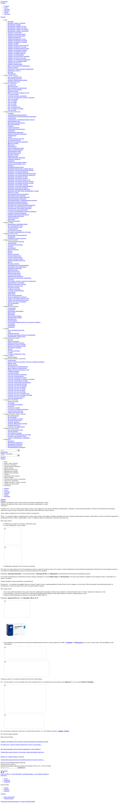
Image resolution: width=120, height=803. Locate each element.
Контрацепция (12, 146)
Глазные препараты (13, 127)
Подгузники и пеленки (15, 230)
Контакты (7, 14)
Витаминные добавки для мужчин (18, 31)
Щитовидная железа (14, 221)
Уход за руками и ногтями (15, 108)
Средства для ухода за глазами (17, 387)
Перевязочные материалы (15, 276)
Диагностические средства (16, 138)
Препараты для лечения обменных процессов (21, 175)
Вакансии (7, 780)
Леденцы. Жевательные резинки (17, 80)
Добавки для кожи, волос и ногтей (18, 45)
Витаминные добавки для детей (17, 28)
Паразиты (11, 165)
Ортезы (10, 349)
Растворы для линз (13, 333)
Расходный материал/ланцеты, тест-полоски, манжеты (24, 322)
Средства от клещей (14, 407)
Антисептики (12, 85)
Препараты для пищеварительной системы (20, 183)
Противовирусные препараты (17, 195)
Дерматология (12, 135)
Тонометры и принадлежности (17, 238)
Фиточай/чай (12, 73)
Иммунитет (11, 145)
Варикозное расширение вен (16, 123)
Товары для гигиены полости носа (18, 300)
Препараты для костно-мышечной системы (21, 170)
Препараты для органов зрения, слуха (19, 180)
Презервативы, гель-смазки (16, 282)
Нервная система (13, 156)
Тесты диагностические (15, 295)
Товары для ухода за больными (17, 301)
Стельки (10, 352)
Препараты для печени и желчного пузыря (20, 181)
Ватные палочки (13, 365)
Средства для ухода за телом (16, 396)
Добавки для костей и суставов (17, 47)
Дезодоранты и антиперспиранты (18, 366)
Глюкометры (11, 309)
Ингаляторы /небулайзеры (15, 311)
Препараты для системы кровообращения (20, 186)
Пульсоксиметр (12, 320)
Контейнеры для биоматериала (17, 267)
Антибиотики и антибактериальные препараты (22, 116)
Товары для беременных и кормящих (19, 438)
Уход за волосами (13, 99)
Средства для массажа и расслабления (19, 382)
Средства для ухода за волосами (17, 385)
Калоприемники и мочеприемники (18, 265)
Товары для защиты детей (15, 412)
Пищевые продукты (14, 81)
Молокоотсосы (12, 319)
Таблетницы (11, 293)
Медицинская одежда (14, 273)
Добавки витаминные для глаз (17, 39)
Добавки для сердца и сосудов (17, 58)
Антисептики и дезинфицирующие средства (21, 119)
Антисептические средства (16, 241)
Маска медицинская (14, 271)
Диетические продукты (15, 78)
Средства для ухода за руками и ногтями (20, 395)
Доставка (7, 9)
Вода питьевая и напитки (15, 419)
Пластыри (11, 279)
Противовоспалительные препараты (19, 197)
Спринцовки (11, 292)
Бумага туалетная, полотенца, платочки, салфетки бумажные (26, 362)
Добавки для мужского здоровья (17, 50)
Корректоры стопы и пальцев (16, 344)
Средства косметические (15, 398)
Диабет (10, 137)
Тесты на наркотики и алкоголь (17, 297)
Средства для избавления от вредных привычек (22, 211)
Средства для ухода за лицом (16, 390)
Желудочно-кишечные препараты (18, 142)
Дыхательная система (14, 140)
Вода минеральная (13, 415)
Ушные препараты (13, 218)
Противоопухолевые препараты (17, 202)
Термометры (11, 237)
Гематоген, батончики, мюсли (17, 34)
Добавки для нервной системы (17, 51)
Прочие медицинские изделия (17, 284)
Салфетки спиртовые (14, 289)
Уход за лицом (12, 104)
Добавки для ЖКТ (13, 43)
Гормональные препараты (15, 132)
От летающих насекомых (15, 404)
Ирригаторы (11, 312)
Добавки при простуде (14, 62)
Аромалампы (12, 248)
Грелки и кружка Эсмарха (15, 259)
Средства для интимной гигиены (18, 381)
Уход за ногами (12, 105)
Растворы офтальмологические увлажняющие (21, 335)
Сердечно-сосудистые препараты (18, 210)
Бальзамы (10, 21)
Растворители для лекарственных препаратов (21, 205)
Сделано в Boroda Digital (27, 801)
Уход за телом (12, 110)
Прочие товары (12, 357)
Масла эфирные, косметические (17, 88)
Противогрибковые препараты (17, 199)
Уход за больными (13, 303)
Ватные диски (12, 363)
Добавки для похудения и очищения (18, 56)
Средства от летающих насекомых (18, 409)
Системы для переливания (16, 290)
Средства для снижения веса (16, 426)
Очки (9, 331)
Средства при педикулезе (15, 411)
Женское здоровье (13, 143)
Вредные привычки (14, 124)
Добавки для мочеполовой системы (18, 48)
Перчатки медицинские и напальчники (19, 278)
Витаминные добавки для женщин (18, 29)
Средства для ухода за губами (16, 388)
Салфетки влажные (13, 371)
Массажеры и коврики (14, 347)
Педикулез (11, 406)
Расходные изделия (13, 287)
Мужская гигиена (13, 91)
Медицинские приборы (15, 317)
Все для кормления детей (15, 225)
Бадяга (66, 731)
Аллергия (11, 113)
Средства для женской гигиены (17, 377)
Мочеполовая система (14, 153)
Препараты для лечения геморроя (18, 172)
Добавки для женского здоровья (17, 42)
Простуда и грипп (13, 192)
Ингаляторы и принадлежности (17, 235)
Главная (6, 6)
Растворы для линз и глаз (15, 286)
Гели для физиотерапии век (16, 330)
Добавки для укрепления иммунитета (19, 59)
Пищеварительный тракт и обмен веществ (20, 168)
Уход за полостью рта (14, 107)
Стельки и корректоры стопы (16, 354)
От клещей (11, 403)
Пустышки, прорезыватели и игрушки (19, 232)
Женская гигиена (13, 86)
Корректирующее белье (15, 268)
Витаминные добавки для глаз (17, 26)
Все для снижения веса (15, 77)
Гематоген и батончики (15, 32)
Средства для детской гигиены (17, 436)
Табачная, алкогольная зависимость (18, 214)
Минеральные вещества (15, 445)
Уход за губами (12, 102)
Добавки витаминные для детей (17, 40)
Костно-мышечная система (16, 148)
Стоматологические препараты (17, 213)
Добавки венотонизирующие (16, 35)
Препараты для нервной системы (18, 176)
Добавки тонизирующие (15, 64)
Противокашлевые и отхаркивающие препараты (22, 200)
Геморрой (11, 126)
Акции (6, 12)
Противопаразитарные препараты (18, 203)
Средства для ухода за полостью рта (18, 393)
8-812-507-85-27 (5, 774)
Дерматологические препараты (17, 134)
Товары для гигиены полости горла (18, 298)
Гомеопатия (11, 130)
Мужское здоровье (13, 154)
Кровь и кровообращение (15, 149)
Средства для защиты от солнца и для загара (21, 97)
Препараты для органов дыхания (17, 178)
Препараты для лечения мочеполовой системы (22, 173)
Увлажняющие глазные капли (16, 336)
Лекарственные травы (14, 151)
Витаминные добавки (14, 24)
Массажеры (11, 314)
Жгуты (10, 262)
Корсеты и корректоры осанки (17, 346)
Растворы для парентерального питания (20, 206)
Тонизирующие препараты (16, 216)
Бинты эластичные (13, 254)
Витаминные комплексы (15, 442)
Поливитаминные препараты (16, 447)
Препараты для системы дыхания (18, 184)
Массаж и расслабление (15, 89)
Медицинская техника (14, 316)
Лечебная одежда (13, 270)
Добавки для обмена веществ (16, 53)
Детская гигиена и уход (15, 227)
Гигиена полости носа (14, 255)
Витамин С (11, 441)
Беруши (10, 252)
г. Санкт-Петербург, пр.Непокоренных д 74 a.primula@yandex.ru (30, 774)
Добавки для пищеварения (16, 54)
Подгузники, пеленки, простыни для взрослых (22, 281)
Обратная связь (8, 798)
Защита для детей (13, 401)
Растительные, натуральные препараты (19, 208)
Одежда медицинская (14, 274)
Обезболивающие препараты (16, 157)
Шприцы (10, 305)
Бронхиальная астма (14, 121)
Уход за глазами (12, 100)
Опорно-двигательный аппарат (17, 162)
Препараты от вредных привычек (18, 187)
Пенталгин (78, 642)
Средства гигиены (13, 94)
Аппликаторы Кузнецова (15, 244)
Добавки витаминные (14, 37)
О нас (6, 7)
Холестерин (11, 219)
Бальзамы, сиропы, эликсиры (16, 23)
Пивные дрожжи (13, 67)
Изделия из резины (13, 263)
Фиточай (10, 72)
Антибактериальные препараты (17, 115)
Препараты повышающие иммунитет (19, 189)
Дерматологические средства (16, 260)
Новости (6, 11)
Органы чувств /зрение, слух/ (16, 164)
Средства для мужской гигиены (17, 384)
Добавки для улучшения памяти (17, 61)
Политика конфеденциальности (10, 801)
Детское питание (13, 229)
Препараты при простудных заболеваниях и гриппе (23, 191)
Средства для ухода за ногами (17, 392)
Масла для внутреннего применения (19, 66)
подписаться (21, 767)
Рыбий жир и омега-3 (14, 70)
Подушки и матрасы (14, 350)
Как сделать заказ (9, 797)
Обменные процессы (14, 159)
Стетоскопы (11, 324)
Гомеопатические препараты (16, 129)
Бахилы (10, 251)
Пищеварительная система (16, 167)
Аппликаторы (12, 243)
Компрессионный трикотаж (16, 343)
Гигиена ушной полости (15, 257)
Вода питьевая (12, 417)
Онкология (11, 161)
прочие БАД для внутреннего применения (20, 69)
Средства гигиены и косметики (17, 96)
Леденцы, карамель (13, 422)
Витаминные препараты (15, 444)
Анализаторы (12, 308)
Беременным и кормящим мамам (17, 224)
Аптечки (10, 246)
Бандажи (10, 339)
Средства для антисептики (16, 376)
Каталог (3, 17)
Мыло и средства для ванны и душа (18, 92)
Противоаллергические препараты (18, 194)
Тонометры (11, 327)
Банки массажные (13, 249)
